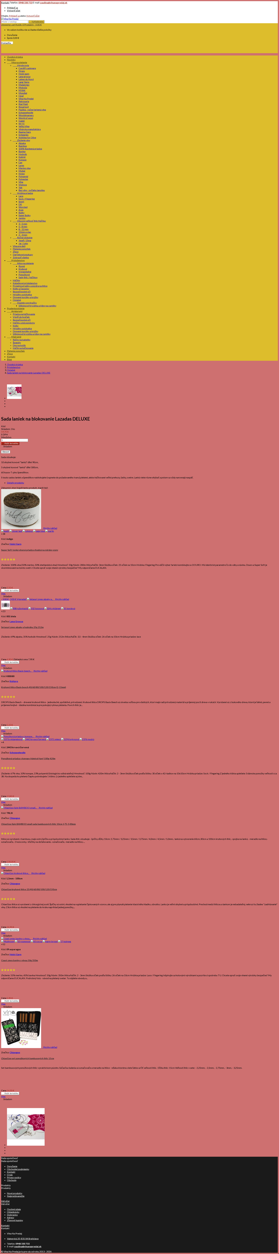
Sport (21, 201)
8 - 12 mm (23, 229)
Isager (22, 120)
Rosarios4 (24, 106)
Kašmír (22, 157)
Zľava (15, 251)
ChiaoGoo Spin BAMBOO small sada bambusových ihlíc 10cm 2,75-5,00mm (38, 824)
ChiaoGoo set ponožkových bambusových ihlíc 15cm (27, 1058)
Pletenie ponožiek (22, 248)
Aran (21, 209)
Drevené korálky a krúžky (25, 297)
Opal (21, 95)
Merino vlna (25, 168)
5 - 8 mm (23, 226)
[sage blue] (39, 531)
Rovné (22, 266)
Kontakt (5, 2)
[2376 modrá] (87, 739)
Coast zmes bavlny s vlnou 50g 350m (19, 960)
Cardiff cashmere (27, 68)
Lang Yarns (24, 82)
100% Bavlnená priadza (30, 148)
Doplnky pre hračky (25, 302)
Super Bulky (25, 215)
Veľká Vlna (24, 126)
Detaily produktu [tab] (15, 482)
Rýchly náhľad (49, 528)
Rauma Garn (25, 132)
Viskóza (23, 184)
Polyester (23, 179)
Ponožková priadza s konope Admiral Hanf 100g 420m (28, 758)
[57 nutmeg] (64, 941)
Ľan (20, 162)
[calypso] (28, 531)
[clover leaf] (16, 531)
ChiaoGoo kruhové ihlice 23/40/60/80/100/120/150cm (29, 889)
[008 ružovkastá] (19, 608)
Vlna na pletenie (17, 62)
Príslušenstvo (16, 260)
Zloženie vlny (21, 140)
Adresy (10, 1217)
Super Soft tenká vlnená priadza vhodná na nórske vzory (29, 550)
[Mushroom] (8, 941)
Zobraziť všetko (21, 257)
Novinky (11, 59)
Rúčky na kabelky (21, 339)
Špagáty (17, 342)
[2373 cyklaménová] (12, 739)
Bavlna (22, 151)
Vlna (21, 182)
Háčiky (16, 280)
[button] (8, 559)
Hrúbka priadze (23, 193)
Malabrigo (24, 84)
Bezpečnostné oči (22, 291)
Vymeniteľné (25, 271)
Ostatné (17, 300)
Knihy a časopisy (21, 288)
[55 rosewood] (23, 941)
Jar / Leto (23, 243)
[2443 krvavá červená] (34, 739)
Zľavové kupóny (15, 1220)
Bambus (23, 145)
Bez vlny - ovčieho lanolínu (32, 190)
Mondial (23, 93)
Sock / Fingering (27, 198)
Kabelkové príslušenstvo (25, 283)
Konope (22, 159)
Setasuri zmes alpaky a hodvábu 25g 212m (22, 627)
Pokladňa (7, 43)
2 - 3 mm (23, 234)
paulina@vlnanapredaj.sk (53, 2)
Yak (20, 187)
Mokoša (23, 87)
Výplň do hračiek (21, 317)
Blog (9, 359)
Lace (21, 196)
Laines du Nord (26, 79)
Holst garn (24, 73)
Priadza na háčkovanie (24, 314)
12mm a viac (25, 232)
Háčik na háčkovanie (23, 348)
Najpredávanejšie (15, 1196)
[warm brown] (50, 941)
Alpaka (22, 143)
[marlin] (49, 531)
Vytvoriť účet (13, 10)
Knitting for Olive (27, 137)
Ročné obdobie (22, 237)
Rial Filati (23, 104)
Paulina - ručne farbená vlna (32, 109)
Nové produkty (14, 1193)
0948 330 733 (25, 2)
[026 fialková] (5, 608)
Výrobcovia (21, 65)
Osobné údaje (14, 1209)
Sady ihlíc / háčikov (28, 277)
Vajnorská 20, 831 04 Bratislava (23, 1238)
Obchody (11, 1180)
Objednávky (13, 1212)
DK (20, 204)
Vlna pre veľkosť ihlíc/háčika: (29, 220)
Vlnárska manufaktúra (30, 129)
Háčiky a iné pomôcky (24, 322)
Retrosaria (24, 101)
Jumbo (22, 218)
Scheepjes (23, 134)
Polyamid (23, 176)
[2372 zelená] (53, 739)
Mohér (22, 170)
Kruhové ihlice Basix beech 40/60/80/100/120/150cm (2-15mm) (33, 687)
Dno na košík (19, 345)
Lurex (21, 165)
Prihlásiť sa (12, 7)
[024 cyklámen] (52, 608)
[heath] (5, 531)
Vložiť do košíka (10, 443)
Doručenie (12, 1166)
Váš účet (5, 1201)
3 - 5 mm (23, 223)
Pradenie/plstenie (15, 308)
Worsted (23, 207)
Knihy (15, 325)
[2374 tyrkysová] (70, 739)
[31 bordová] (68, 608)
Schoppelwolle (26, 112)
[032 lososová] (36, 608)
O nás (10, 1174)
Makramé (14, 336)
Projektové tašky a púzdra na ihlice (30, 285)
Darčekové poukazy (23, 254)
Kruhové (23, 269)
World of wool (26, 118)
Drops (22, 71)
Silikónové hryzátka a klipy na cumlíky (37, 305)
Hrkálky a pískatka (22, 294)
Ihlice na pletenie (23, 263)
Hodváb (23, 154)
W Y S (21, 123)
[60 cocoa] (37, 941)
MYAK (22, 90)
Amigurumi (14, 311)
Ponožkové (24, 274)
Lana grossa (24, 76)
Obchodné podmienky (18, 1169)
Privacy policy (14, 1177)
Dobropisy (12, 1214)
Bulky (21, 212)
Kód (3, 426)
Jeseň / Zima (25, 240)
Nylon (22, 173)
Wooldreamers (26, 115)
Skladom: (5, 429)
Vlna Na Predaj (26, 98)
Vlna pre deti (19, 246)
